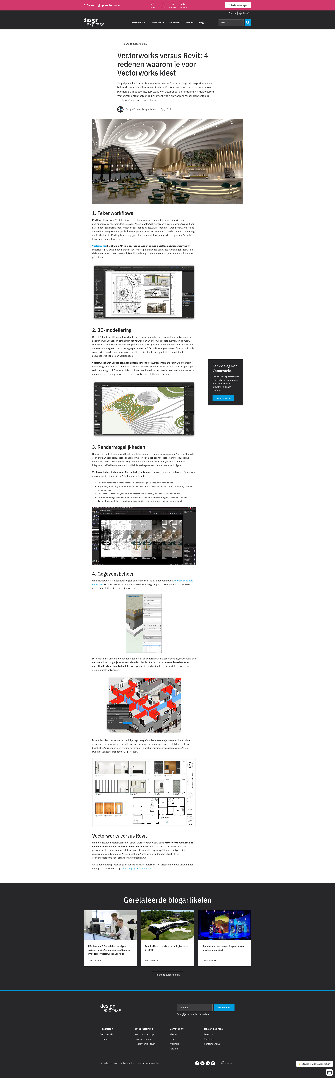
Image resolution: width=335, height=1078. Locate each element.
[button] (245, 13)
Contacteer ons (212, 1043)
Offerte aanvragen (238, 5)
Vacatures (209, 1039)
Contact (232, 13)
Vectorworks (106, 1034)
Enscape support (143, 1039)
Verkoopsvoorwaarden (148, 1063)
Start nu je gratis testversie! (137, 868)
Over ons (208, 1034)
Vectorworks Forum (145, 1043)
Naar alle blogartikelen (167, 974)
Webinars (174, 1043)
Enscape (104, 1039)
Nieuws (173, 1034)
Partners (174, 1048)
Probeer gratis (223, 398)
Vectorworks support (146, 1034)
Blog (172, 1039)
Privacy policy (127, 1063)
